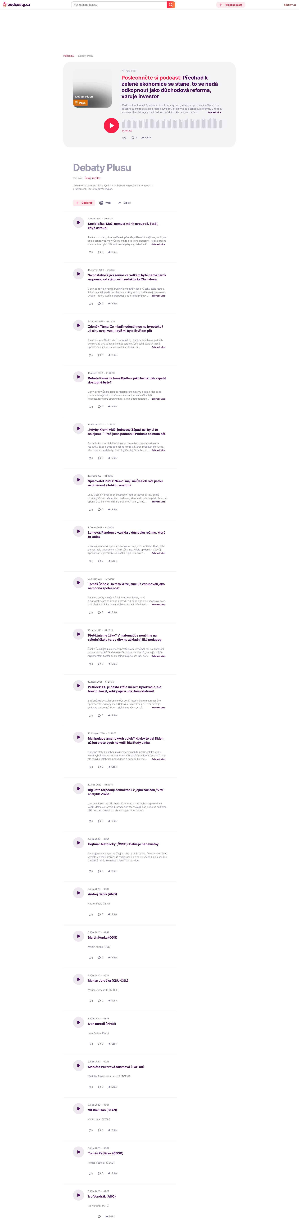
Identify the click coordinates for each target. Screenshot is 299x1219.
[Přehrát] (111, 125)
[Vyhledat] (171, 4)
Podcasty (68, 55)
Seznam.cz (290, 4)
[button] (231, 5)
